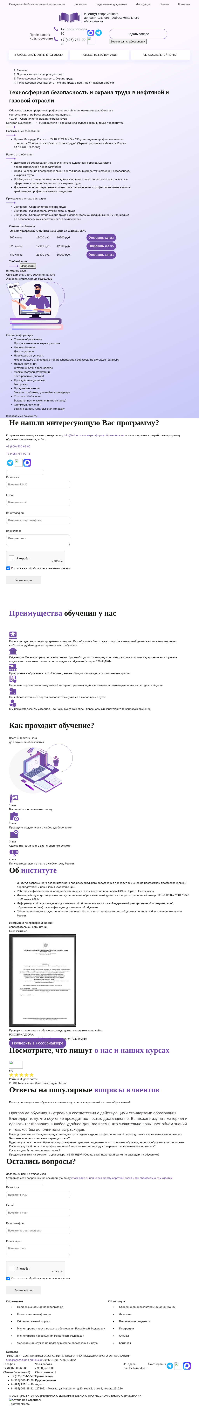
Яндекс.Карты (57, 1083)
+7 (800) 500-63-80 (73, 31)
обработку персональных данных (49, 568)
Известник (41, 1083)
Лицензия (80, 4)
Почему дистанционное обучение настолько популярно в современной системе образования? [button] (69, 1102)
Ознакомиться (18, 930)
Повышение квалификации (100, 55)
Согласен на (40, 568)
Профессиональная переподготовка (38, 55)
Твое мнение (26, 1083)
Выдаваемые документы (111, 4)
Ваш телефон (15, 512)
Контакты (184, 4)
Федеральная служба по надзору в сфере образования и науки (57, 1342)
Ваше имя (12, 477)
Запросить (27, 265)
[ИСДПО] (69, 17)
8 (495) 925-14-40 (22, 1384)
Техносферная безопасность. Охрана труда (45, 78)
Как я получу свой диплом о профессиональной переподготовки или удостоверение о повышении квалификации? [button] (82, 1146)
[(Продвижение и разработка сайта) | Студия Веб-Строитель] (25, 1399)
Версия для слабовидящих (128, 41)
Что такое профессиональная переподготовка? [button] (39, 1138)
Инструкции (143, 4)
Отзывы (164, 4)
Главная (22, 70)
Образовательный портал (160, 55)
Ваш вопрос (13, 530)
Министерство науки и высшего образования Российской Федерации (61, 1328)
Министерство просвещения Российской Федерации (50, 1335)
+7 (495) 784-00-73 (73, 42)
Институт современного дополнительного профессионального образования (111, 17)
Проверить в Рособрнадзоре (37, 1043)
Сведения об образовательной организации (37, 4)
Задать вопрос (138, 34)
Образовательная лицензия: (24, 1359)
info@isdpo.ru (72, 435)
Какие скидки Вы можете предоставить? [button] (34, 1150)
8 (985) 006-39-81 (22, 1388)
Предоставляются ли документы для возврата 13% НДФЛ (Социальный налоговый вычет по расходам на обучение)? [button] (84, 1154)
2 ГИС (13, 1083)
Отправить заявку (101, 237)
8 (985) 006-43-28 (22, 1380)
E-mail (10, 495)
